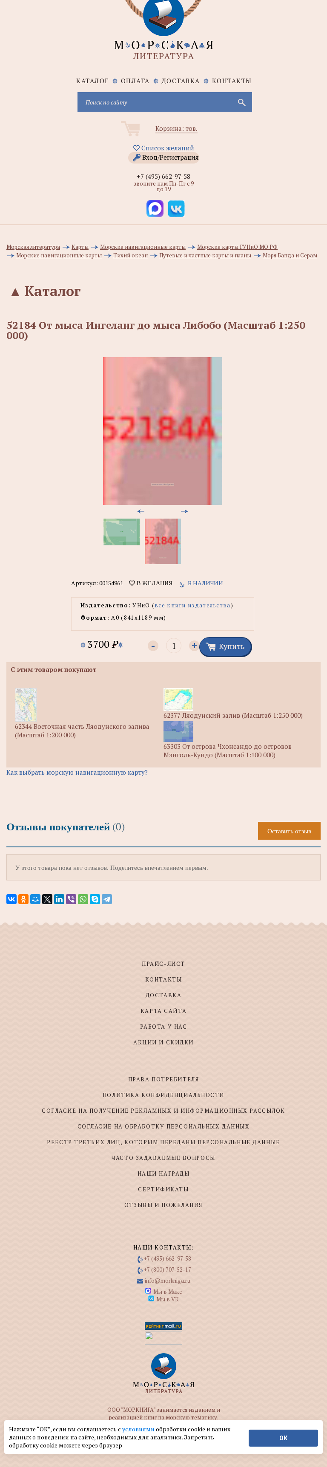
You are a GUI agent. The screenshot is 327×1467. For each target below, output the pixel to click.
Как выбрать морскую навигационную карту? (77, 772)
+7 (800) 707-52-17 (167, 1269)
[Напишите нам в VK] (176, 208)
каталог (92, 80)
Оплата (135, 80)
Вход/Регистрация (170, 157)
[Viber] (71, 899)
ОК (283, 1438)
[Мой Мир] (35, 899)
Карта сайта (163, 1011)
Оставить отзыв (289, 831)
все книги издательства (193, 605)
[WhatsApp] (83, 899)
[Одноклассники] (23, 899)
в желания (153, 583)
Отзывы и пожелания (163, 1205)
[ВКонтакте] (11, 899)
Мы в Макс (167, 1291)
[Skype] (95, 899)
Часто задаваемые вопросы (163, 1158)
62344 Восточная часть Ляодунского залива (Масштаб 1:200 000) (82, 730)
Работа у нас (163, 1026)
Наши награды (164, 1173)
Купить (231, 646)
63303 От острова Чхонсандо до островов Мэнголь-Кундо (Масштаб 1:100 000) (228, 750)
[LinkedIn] (59, 899)
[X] (47, 899)
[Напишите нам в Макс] (155, 208)
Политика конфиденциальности (163, 1095)
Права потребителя (163, 1079)
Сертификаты (163, 1189)
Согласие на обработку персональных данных (163, 1126)
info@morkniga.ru (167, 1280)
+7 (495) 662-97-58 (163, 176)
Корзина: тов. (176, 128)
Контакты (232, 80)
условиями (139, 1429)
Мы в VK (167, 1299)
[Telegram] (107, 899)
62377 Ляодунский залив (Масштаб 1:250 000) (233, 715)
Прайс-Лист (163, 964)
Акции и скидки (163, 1042)
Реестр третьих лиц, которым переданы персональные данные (163, 1142)
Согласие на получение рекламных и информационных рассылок (163, 1110)
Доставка (181, 80)
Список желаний (167, 148)
